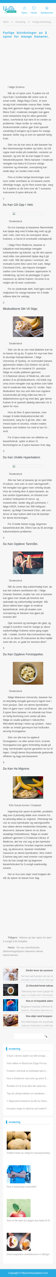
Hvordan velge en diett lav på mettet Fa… (28, 1108)
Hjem (24, 12)
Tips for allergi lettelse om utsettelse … (27, 1093)
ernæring (20, 22)
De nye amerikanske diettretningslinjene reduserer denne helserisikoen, (23, 951)
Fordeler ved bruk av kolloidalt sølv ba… (28, 1071)
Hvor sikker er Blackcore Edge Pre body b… (30, 1063)
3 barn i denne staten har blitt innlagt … (27, 1056)
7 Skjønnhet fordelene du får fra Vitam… (28, 1101)
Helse (34, 12)
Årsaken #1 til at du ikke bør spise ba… (27, 1086)
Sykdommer (46, 12)
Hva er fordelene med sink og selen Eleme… (30, 1078)
